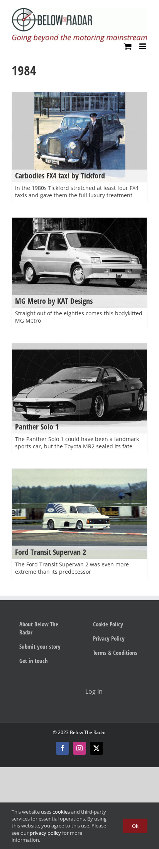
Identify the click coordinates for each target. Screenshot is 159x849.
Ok (135, 825)
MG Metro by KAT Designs (54, 301)
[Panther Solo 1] (79, 388)
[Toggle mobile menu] (143, 46)
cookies (61, 811)
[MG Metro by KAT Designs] (79, 262)
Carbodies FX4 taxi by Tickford (60, 175)
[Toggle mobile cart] (128, 46)
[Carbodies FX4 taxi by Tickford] (79, 137)
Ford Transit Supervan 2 (50, 552)
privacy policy (45, 832)
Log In (94, 691)
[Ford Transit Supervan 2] (79, 513)
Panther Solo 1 (37, 426)
